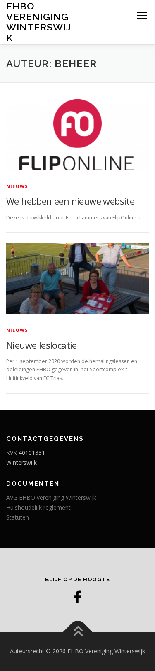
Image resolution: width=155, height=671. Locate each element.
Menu (141, 15)
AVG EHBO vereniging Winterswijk (51, 497)
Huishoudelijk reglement (38, 507)
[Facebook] (78, 597)
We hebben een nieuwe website (70, 201)
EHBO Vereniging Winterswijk (38, 21)
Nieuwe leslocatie (41, 345)
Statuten (17, 517)
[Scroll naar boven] (77, 632)
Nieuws (17, 186)
